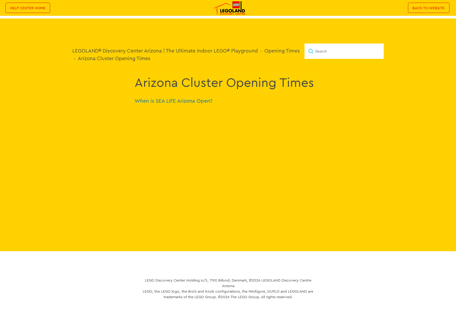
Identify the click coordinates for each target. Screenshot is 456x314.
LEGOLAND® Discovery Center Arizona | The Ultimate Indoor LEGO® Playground (165, 50)
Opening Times (282, 50)
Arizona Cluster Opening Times (114, 58)
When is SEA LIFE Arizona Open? (173, 100)
